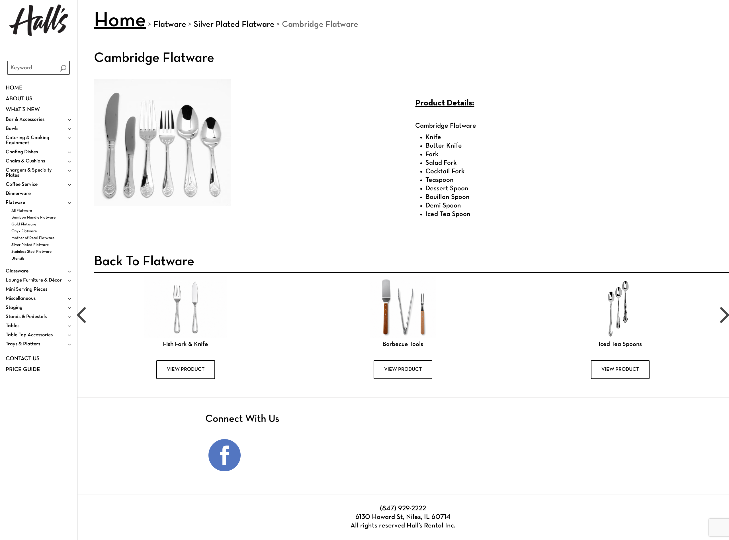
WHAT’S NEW (23, 109)
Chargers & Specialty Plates (29, 173)
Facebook (224, 455)
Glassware (17, 271)
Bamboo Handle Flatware (33, 217)
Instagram (264, 455)
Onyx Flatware (24, 231)
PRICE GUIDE (23, 369)
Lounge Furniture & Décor (34, 280)
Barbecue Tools (402, 344)
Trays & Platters (23, 344)
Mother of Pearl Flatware (32, 238)
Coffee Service (22, 184)
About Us (19, 98)
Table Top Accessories (29, 335)
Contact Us (23, 358)
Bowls (12, 128)
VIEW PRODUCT (185, 369)
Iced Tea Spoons (620, 344)
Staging (14, 307)
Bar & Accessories (25, 119)
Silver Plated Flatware (30, 245)
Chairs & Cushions (25, 161)
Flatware (15, 202)
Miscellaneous (21, 298)
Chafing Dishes (22, 152)
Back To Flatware (144, 262)
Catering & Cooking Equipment (27, 140)
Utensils (17, 258)
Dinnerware (18, 193)
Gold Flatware (23, 224)
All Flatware (21, 211)
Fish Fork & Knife (185, 344)
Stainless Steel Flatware (31, 252)
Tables (12, 325)
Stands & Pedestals (26, 316)
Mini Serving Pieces (26, 289)
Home (14, 88)
